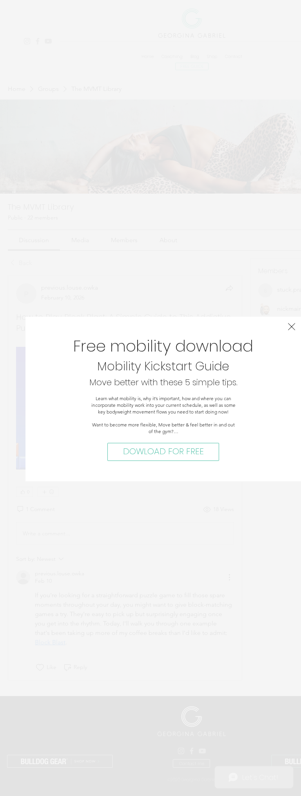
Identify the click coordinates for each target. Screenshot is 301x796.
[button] (291, 327)
